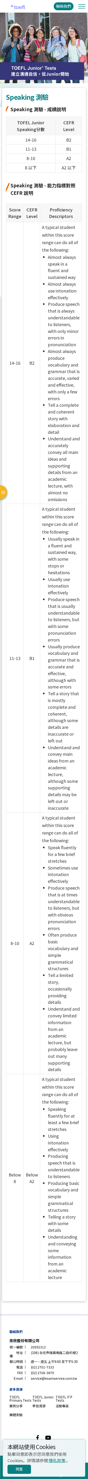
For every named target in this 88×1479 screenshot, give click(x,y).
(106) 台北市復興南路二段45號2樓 (43, 1354)
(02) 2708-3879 (42, 1372)
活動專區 (62, 1406)
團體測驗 (16, 1414)
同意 (19, 1469)
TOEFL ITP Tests (64, 1399)
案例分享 (16, 1406)
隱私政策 (57, 1460)
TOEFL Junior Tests (43, 1399)
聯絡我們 (63, 6)
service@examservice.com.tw (54, 1378)
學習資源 (39, 1406)
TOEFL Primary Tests (20, 1399)
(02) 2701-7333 (42, 1367)
